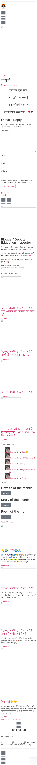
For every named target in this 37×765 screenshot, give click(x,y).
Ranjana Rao (15, 452)
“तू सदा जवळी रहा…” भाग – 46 (16, 391)
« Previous (5, 719)
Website (4, 171)
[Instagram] (8, 200)
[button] (18, 1)
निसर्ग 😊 (25, 452)
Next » (18, 719)
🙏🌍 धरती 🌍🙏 (11, 550)
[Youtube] (3, 200)
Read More (5, 319)
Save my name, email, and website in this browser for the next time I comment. (16, 181)
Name (4, 155)
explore (6, 493)
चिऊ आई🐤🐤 (9, 701)
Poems (3, 75)
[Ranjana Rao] (18, 725)
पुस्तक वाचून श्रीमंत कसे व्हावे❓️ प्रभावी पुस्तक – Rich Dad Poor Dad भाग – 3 (18, 432)
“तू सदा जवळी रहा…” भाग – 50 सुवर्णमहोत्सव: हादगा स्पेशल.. (16, 353)
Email (3, 163)
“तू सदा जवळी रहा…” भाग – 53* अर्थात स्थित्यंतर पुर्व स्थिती (17, 632)
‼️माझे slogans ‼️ (28, 458)
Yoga (24, 464)
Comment (5, 130)
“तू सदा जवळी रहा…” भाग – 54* (17, 588)
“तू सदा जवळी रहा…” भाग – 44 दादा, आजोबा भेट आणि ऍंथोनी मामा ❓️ (17, 311)
